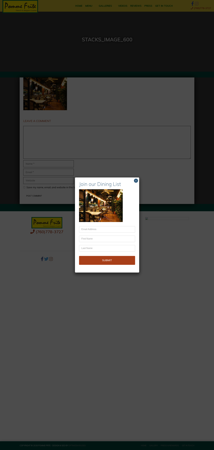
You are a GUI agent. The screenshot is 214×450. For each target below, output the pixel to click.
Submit (107, 260)
